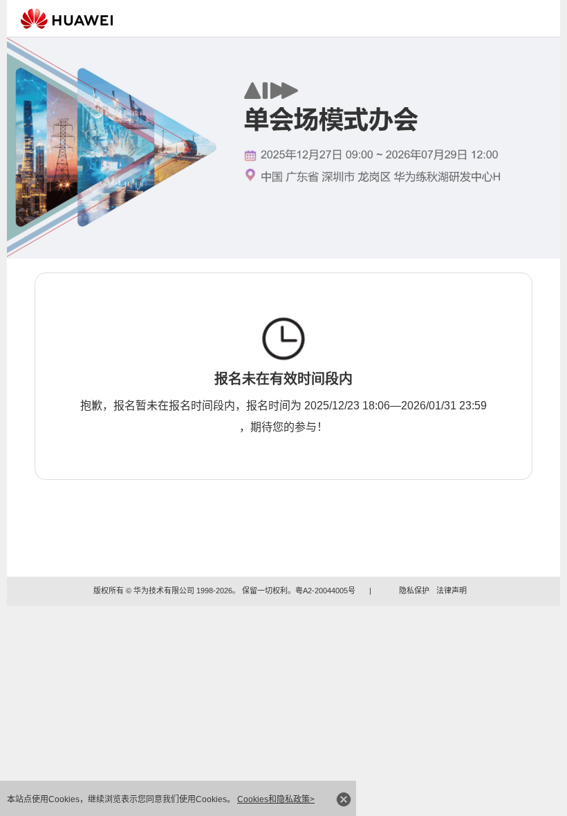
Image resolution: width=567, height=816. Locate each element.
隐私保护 (414, 590)
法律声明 (451, 590)
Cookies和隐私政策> (276, 799)
